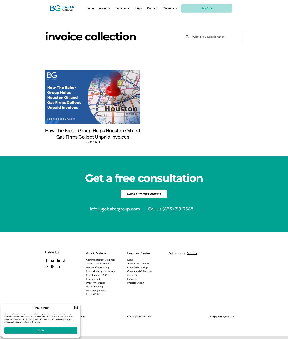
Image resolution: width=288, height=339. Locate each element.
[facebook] (46, 260)
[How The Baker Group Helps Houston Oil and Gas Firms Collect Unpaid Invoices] (92, 97)
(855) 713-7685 (178, 209)
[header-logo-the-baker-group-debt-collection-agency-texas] (62, 6)
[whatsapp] (46, 266)
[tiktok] (64, 260)
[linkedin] (58, 260)
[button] (75, 307)
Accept (41, 330)
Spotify (192, 253)
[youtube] (52, 260)
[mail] (58, 266)
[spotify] (52, 266)
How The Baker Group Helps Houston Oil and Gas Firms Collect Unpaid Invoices (92, 133)
